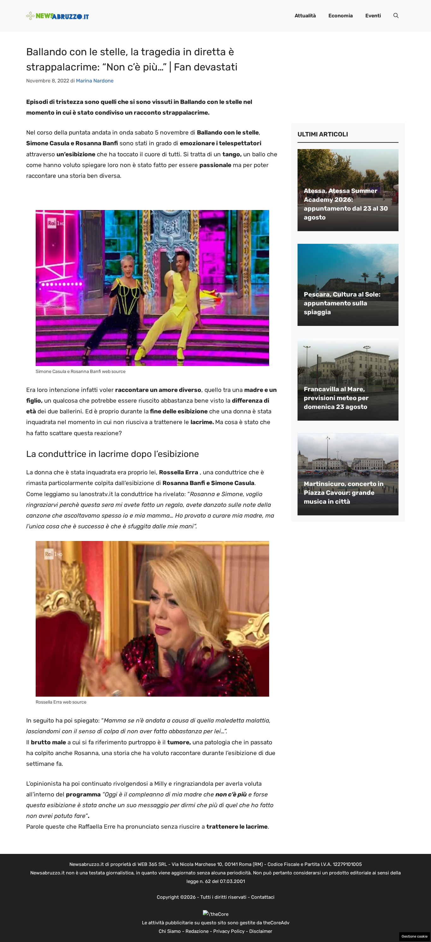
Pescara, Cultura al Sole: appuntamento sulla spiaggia (342, 303)
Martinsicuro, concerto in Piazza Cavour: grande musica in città (344, 492)
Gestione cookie (415, 936)
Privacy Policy (229, 931)
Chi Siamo (170, 931)
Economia (340, 16)
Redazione (197, 931)
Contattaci (263, 897)
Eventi (373, 16)
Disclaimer (260, 931)
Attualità (305, 16)
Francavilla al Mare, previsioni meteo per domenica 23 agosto (336, 398)
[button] (396, 15)
